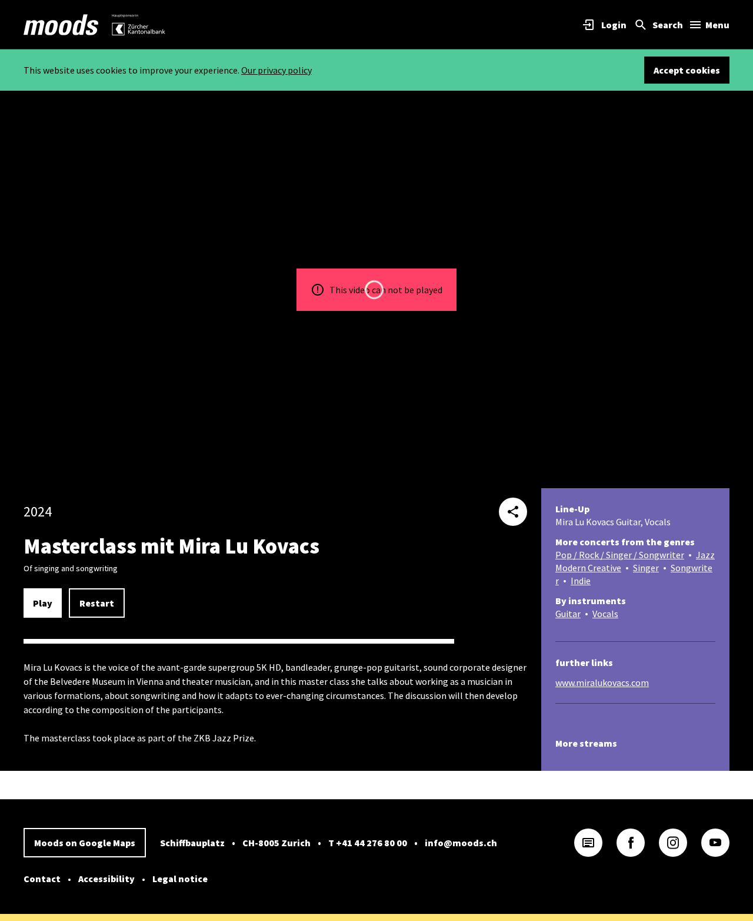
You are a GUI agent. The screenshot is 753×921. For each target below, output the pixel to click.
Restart (96, 603)
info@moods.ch (461, 843)
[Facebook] (631, 843)
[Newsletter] (588, 843)
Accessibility (106, 878)
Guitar (568, 613)
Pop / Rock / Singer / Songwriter (619, 555)
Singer (646, 568)
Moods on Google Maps (84, 843)
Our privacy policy (276, 70)
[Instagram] (673, 843)
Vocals (605, 613)
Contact (42, 878)
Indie (581, 581)
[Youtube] (715, 843)
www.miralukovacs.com (602, 682)
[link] (61, 24)
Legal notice (180, 878)
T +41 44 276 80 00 (367, 843)
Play (42, 603)
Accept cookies (687, 70)
